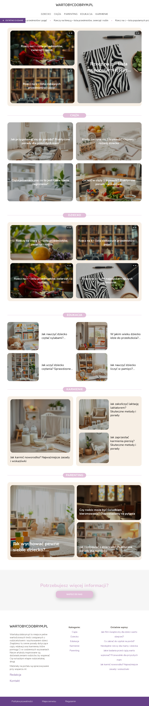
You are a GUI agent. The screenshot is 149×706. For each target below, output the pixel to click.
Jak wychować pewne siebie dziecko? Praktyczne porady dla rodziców (37, 547)
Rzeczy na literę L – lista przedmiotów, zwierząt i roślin (42, 242)
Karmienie (102, 14)
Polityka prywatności (22, 701)
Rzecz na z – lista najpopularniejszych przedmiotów (108, 67)
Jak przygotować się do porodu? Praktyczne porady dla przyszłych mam (40, 141)
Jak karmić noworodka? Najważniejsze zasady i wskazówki (40, 459)
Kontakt (15, 681)
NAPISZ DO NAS (74, 594)
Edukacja (86, 14)
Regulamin (70, 701)
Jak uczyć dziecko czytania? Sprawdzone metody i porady (56, 367)
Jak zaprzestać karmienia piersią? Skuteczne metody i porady (123, 443)
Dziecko (46, 14)
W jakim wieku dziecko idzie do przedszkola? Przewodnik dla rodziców (125, 336)
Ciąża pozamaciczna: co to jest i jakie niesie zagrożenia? (40, 182)
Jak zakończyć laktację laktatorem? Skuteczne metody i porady (124, 409)
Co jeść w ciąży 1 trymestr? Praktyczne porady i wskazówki (109, 182)
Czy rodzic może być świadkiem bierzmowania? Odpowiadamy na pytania (107, 512)
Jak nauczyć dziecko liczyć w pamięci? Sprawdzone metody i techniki (124, 367)
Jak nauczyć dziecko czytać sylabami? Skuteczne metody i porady (54, 336)
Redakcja (15, 675)
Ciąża (57, 14)
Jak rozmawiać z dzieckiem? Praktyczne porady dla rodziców (105, 549)
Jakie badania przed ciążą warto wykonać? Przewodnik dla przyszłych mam (119, 655)
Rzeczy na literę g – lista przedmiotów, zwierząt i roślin (48, 20)
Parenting (70, 14)
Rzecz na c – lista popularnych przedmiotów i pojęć (108, 20)
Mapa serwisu (49, 701)
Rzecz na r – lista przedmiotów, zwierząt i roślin (42, 48)
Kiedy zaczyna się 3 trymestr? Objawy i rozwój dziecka (108, 141)
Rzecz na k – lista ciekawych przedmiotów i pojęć (42, 86)
